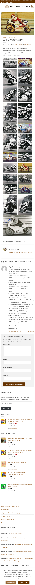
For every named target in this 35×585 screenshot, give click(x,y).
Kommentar (7, 344)
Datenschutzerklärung (7, 519)
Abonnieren (6, 408)
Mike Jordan (27, 44)
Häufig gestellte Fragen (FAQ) (10, 506)
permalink (27, 243)
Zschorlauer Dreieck (16, 533)
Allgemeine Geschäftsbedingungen (11, 513)
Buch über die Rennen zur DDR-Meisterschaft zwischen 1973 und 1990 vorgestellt (17, 559)
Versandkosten (13, 428)
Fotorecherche (11, 37)
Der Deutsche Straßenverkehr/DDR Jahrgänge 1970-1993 (17, 553)
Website (5, 375)
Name (5, 359)
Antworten (31, 331)
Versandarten (5, 509)
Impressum (4, 523)
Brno (4, 37)
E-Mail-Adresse (7, 367)
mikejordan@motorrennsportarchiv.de (20, 252)
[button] (2, 6)
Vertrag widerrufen (6, 516)
